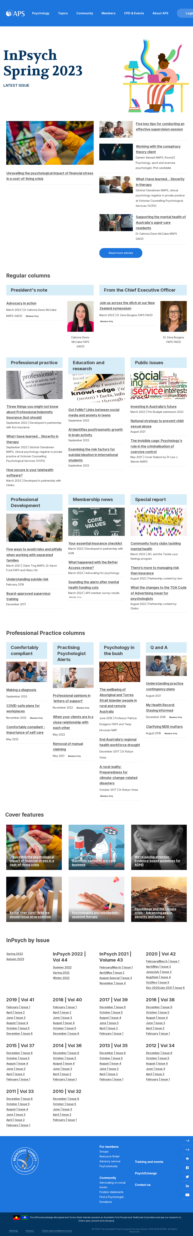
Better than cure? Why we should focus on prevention (30, 915)
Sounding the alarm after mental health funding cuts (93, 584)
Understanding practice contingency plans (164, 686)
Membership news (93, 499)
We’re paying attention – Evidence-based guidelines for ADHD (157, 861)
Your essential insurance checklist (95, 543)
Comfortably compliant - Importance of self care (25, 729)
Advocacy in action (21, 303)
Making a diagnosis (21, 690)
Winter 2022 (61, 977)
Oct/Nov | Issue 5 (157, 982)
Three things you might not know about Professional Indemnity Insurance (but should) (32, 412)
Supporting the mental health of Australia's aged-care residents (161, 222)
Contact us (143, 1184)
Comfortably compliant (24, 650)
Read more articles (121, 253)
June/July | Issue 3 (159, 971)
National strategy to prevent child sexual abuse (157, 423)
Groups (104, 1151)
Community (84, 13)
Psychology (40, 13)
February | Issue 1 (18, 1007)
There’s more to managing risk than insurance (155, 570)
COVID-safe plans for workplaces (23, 708)
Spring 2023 (14, 953)
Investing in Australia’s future (154, 406)
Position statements (111, 1192)
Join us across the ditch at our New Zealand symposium (127, 305)
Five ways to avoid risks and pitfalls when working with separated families (34, 554)
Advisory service (110, 1161)
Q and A (159, 647)
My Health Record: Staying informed (160, 707)
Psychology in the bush (119, 650)
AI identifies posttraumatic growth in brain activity (95, 432)
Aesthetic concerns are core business (94, 863)
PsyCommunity (109, 1166)
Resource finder (110, 1156)
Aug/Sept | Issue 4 (158, 977)
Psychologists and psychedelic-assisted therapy (96, 915)
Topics (63, 13)
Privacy (30, 1230)
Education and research (88, 365)
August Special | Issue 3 (116, 977)
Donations (106, 1201)
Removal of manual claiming (68, 746)
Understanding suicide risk (27, 579)
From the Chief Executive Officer (140, 290)
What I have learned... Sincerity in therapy (160, 181)
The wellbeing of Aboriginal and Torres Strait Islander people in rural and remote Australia (118, 700)
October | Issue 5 (18, 1028)
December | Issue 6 (19, 1033)
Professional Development (25, 502)
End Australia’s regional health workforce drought (120, 742)
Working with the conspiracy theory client (158, 149)
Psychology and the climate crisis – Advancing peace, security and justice (155, 913)
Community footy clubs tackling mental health (156, 546)
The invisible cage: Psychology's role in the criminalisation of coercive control (156, 446)
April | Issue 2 (15, 1012)
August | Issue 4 (17, 1023)
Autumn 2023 (15, 959)
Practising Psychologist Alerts (71, 653)
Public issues (149, 362)
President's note (29, 290)
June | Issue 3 (15, 1017)
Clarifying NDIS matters (164, 727)
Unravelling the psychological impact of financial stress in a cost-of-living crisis (49, 176)
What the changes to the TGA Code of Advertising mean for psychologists (159, 593)
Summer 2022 (62, 967)
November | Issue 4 (113, 983)
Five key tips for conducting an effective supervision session (160, 126)
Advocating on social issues (113, 1185)
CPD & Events (134, 13)
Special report (150, 499)
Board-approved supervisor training (28, 596)
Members (109, 13)
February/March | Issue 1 (116, 967)
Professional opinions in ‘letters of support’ (71, 698)
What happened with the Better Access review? (93, 565)
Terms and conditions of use (57, 1230)
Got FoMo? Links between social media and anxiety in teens (93, 412)
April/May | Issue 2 (112, 972)
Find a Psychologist (112, 1196)
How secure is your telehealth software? (29, 472)
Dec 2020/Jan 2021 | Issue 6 (165, 987)
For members (109, 1146)
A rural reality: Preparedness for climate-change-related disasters (118, 775)
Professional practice (34, 362)
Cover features (24, 814)
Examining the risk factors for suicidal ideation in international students (93, 455)
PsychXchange (146, 1173)
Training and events (149, 1161)
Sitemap (13, 1230)
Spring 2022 (61, 972)
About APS (160, 13)
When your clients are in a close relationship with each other (73, 722)
